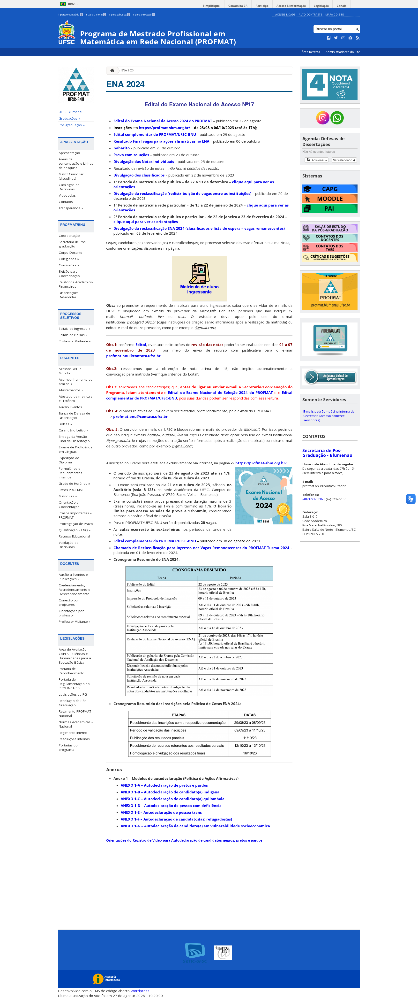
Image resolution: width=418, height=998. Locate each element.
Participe (262, 6)
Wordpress (140, 990)
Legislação (321, 6)
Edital (140, 344)
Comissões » (69, 265)
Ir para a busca (119, 14)
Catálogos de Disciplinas (69, 187)
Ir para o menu (95, 14)
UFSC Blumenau (71, 112)
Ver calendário (343, 160)
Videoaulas (67, 195)
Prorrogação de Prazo (76, 524)
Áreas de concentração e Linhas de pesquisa (76, 163)
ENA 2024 (127, 70)
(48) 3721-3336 (312, 499)
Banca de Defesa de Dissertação (74, 415)
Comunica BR (237, 6)
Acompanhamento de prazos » (75, 381)
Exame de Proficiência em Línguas (75, 449)
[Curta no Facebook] (329, 38)
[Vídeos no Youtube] (343, 38)
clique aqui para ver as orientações (145, 221)
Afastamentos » (71, 390)
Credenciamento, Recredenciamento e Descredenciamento (74, 589)
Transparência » (71, 208)
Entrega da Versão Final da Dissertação (74, 438)
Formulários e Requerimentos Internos (70, 472)
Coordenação (69, 235)
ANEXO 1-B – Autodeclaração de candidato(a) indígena (170, 792)
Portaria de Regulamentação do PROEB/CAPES (74, 683)
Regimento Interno (73, 732)
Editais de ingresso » (74, 328)
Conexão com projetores (70, 602)
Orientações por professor (71, 613)
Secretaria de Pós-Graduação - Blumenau (327, 452)
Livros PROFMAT (71, 490)
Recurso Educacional (74, 536)
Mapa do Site (334, 14)
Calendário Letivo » (73, 430)
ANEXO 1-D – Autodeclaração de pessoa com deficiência (171, 805)
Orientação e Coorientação (69, 504)
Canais (341, 6)
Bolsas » (65, 424)
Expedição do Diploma (69, 460)
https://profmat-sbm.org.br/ (164, 127)
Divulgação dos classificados (138, 175)
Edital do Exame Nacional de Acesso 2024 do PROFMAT (162, 120)
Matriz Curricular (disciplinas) (71, 176)
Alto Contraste (310, 14)
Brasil (73, 4)
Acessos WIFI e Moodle (70, 371)
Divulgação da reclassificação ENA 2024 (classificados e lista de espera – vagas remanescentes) (199, 228)
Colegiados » (69, 259)
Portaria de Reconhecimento (71, 671)
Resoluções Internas (74, 739)
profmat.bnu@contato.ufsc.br (133, 355)
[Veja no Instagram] (350, 38)
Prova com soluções (131, 154)
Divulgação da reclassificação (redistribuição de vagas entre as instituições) (182, 193)
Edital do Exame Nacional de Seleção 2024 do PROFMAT (220, 392)
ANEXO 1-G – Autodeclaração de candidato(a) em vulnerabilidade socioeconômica (195, 825)
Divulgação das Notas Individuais (143, 161)
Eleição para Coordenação (69, 273)
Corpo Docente (70, 252)
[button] (316, 160)
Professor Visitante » (74, 341)
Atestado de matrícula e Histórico (75, 398)
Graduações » (69, 118)
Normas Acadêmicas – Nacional (76, 724)
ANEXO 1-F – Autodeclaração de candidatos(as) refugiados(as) (176, 819)
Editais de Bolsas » (73, 335)
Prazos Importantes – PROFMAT (75, 515)
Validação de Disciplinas (68, 544)
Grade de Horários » (74, 483)
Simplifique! (211, 6)
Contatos (66, 202)
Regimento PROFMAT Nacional (75, 713)
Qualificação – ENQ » (74, 530)
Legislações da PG (73, 694)
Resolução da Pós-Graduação (73, 703)
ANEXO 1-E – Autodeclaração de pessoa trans (161, 812)
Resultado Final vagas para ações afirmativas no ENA (161, 141)
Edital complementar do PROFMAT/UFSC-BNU (154, 134)
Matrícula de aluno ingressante (199, 289)
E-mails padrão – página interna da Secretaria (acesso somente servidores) (329, 415)
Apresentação (69, 153)
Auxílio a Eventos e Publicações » (73, 576)
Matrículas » (68, 496)
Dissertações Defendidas (69, 295)
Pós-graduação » (72, 125)
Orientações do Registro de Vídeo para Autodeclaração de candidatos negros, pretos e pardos (184, 840)
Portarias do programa (68, 747)
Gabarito (121, 148)
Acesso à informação (291, 6)
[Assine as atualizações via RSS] (358, 38)
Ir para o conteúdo (70, 14)
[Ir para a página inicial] (111, 70)
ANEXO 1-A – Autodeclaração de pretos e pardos (164, 785)
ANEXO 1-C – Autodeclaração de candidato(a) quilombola (172, 798)
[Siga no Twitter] (336, 38)
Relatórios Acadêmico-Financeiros (76, 284)
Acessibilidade (285, 14)
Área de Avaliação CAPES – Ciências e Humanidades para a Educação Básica (75, 656)
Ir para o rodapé (143, 14)
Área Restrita (311, 52)
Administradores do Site (343, 52)
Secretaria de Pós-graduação (73, 244)
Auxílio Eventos (70, 407)
